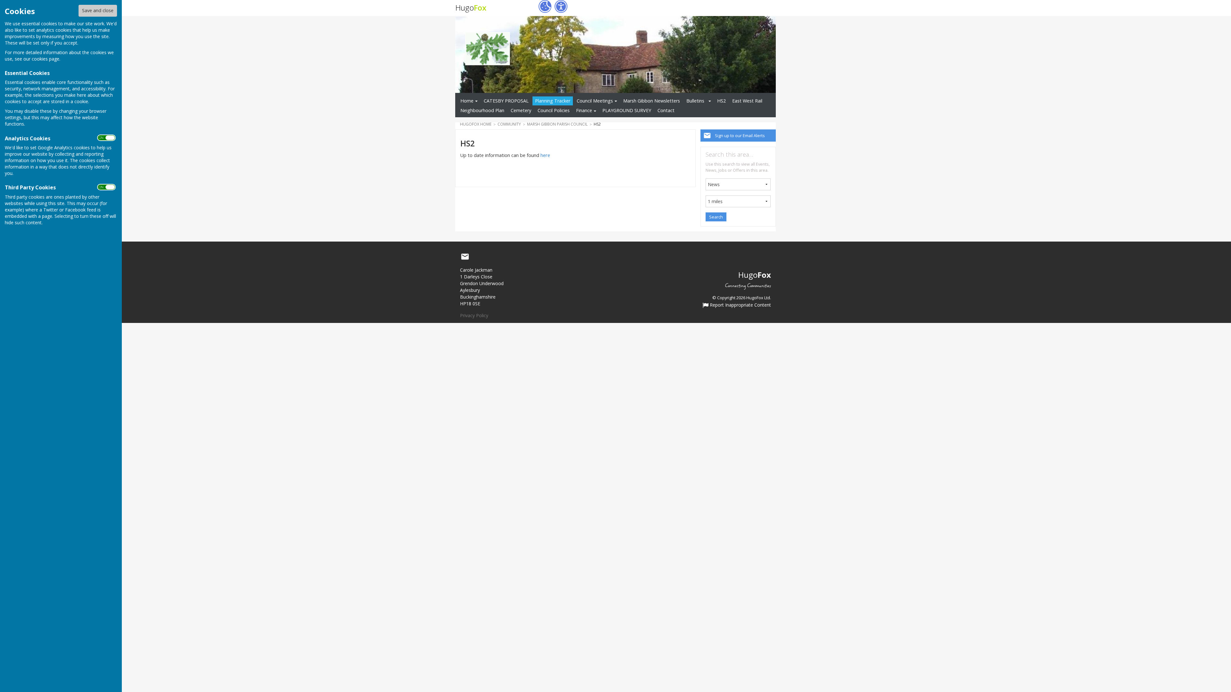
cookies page (45, 59)
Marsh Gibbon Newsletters (651, 101)
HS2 (721, 101)
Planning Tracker (552, 101)
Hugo (470, 7)
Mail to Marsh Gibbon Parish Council (465, 256)
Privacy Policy (474, 315)
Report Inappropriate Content (739, 305)
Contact (665, 110)
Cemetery (521, 110)
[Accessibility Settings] (561, 6)
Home (466, 101)
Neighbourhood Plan (482, 110)
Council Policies (554, 110)
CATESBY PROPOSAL (506, 101)
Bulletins (695, 101)
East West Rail (747, 101)
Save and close (97, 10)
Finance (584, 110)
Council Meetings (595, 101)
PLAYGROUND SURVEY (626, 110)
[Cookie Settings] (545, 6)
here (545, 155)
